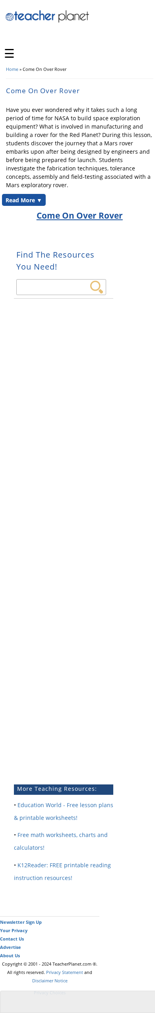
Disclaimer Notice (50, 981)
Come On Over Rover (80, 215)
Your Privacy (13, 930)
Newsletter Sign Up (21, 922)
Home (12, 69)
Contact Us (12, 939)
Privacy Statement (64, 972)
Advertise (10, 947)
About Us (10, 955)
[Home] (47, 21)
